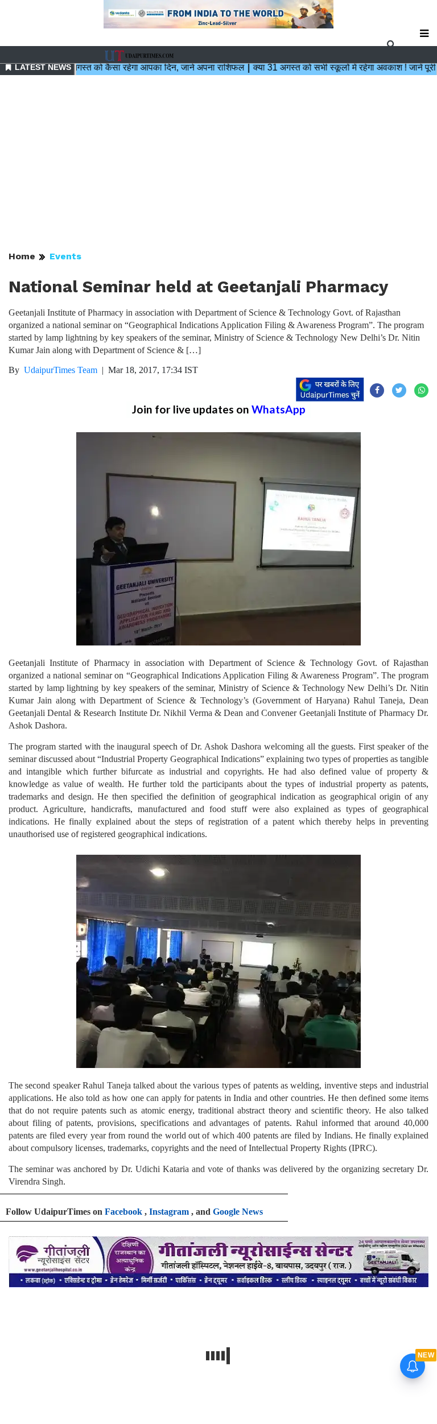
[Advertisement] (218, 163)
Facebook (123, 1211)
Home (22, 256)
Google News (238, 1211)
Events (65, 256)
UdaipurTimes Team (60, 370)
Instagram (169, 1211)
